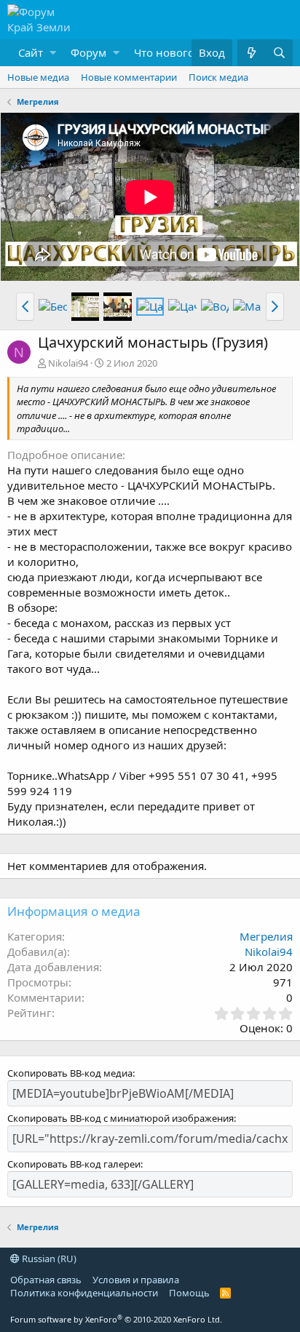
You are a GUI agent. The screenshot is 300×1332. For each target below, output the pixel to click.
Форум (88, 52)
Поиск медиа (218, 77)
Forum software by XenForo (116, 1319)
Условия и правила (135, 1279)
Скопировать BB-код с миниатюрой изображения (120, 1118)
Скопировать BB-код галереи (74, 1164)
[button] (33, 52)
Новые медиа (38, 77)
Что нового (164, 52)
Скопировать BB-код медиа (70, 1073)
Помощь (189, 1292)
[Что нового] (251, 52)
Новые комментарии (129, 77)
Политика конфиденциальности (84, 1292)
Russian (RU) (48, 1258)
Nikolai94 (68, 363)
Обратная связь (46, 1279)
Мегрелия (266, 936)
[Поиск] (279, 52)
